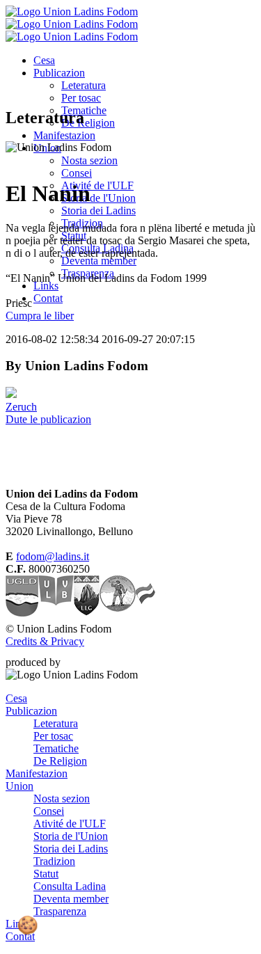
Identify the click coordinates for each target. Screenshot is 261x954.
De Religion (88, 123)
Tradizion (54, 861)
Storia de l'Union (98, 198)
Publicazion (59, 73)
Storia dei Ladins (98, 210)
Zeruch (21, 407)
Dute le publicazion (48, 419)
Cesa (44, 60)
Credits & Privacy (45, 641)
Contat (48, 298)
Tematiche (56, 748)
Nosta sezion (89, 160)
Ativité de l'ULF (97, 185)
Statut (45, 874)
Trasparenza (59, 911)
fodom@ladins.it (52, 556)
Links (45, 286)
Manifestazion (64, 135)
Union (19, 786)
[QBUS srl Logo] (89, 662)
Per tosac (81, 98)
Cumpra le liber (40, 315)
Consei (76, 173)
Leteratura (83, 85)
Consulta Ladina (69, 886)
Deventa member (98, 261)
